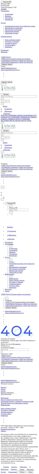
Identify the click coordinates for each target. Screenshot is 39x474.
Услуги (3, 391)
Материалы (5, 398)
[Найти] (8, 101)
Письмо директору (7, 392)
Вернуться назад (6, 344)
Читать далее (23, 449)
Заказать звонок (7, 64)
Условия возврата (7, 412)
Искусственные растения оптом (12, 400)
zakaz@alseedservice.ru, (9, 68)
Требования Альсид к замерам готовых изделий (17, 401)
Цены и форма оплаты (8, 408)
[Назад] (10, 205)
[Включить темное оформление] (3, 84)
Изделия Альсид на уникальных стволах (14, 403)
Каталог (3, 387)
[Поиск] (2, 187)
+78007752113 (6, 57)
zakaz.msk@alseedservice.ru (10, 70)
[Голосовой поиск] (3, 101)
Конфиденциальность (8, 429)
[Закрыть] (2, 199)
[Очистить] (2, 99)
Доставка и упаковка (8, 410)
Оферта (3, 431)
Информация (5, 405)
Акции (3, 389)
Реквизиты (4, 415)
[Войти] (2, 190)
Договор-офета (6, 414)
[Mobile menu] (2, 152)
